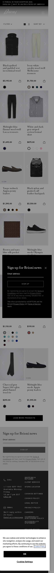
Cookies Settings (25, 562)
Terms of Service (34, 304)
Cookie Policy (39, 546)
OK (24, 554)
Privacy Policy (35, 293)
